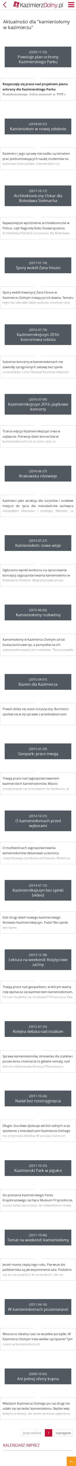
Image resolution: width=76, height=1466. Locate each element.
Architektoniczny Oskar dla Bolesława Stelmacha (38, 198)
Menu (71, 4)
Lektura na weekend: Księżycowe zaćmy (38, 962)
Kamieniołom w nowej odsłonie (38, 128)
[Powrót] (4, 4)
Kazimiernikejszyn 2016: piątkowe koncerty (38, 407)
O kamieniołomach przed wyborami (38, 823)
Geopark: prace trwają (38, 753)
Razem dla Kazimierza (38, 684)
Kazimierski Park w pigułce (38, 1170)
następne (63, 1433)
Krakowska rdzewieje (38, 476)
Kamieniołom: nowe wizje (38, 545)
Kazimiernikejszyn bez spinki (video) (38, 893)
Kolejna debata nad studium (38, 1031)
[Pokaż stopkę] (71, 1461)
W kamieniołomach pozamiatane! (38, 1309)
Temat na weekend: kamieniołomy (38, 1240)
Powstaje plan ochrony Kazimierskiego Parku (38, 59)
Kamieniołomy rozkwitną (38, 614)
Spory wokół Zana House (38, 267)
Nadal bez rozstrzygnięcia (38, 1100)
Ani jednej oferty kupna (38, 1378)
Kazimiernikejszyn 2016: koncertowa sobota (38, 337)
